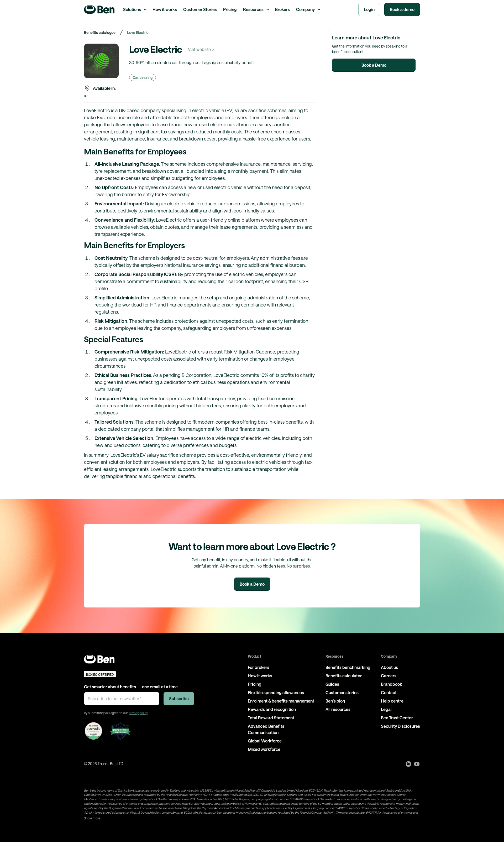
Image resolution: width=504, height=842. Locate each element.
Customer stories (342, 692)
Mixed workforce (264, 749)
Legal (386, 709)
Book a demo (402, 9)
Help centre (392, 700)
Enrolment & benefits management (281, 700)
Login (369, 9)
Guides (332, 684)
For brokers (258, 667)
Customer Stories (200, 9)
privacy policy (138, 713)
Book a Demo (373, 65)
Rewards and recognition (272, 709)
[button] (134, 9)
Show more (92, 818)
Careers (388, 675)
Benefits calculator (344, 675)
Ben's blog (335, 700)
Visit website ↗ (201, 49)
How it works (165, 9)
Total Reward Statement (271, 717)
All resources (338, 709)
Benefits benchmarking (348, 667)
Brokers (282, 9)
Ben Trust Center (397, 717)
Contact (389, 692)
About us (389, 667)
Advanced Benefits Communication (266, 729)
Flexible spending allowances (276, 692)
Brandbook (391, 684)
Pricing (230, 9)
